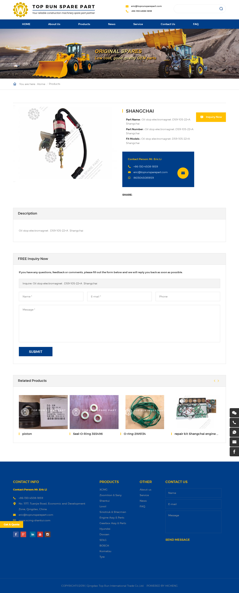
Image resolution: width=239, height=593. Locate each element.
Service (138, 24)
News (111, 24)
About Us (54, 24)
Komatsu (105, 551)
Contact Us (168, 24)
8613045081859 (144, 178)
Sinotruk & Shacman (113, 512)
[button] (14, 181)
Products (84, 24)
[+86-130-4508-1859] (234, 422)
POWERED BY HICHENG (162, 586)
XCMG (104, 489)
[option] (65, 143)
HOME (26, 24)
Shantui (105, 501)
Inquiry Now (214, 117)
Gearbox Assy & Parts (113, 523)
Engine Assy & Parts (112, 517)
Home (41, 84)
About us (145, 489)
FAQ (195, 24)
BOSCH (104, 545)
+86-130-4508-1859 (141, 11)
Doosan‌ (104, 534)
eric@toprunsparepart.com (146, 6)
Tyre (102, 557)
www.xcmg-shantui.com (34, 520)
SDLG (103, 540)
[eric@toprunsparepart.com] (234, 442)
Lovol (103, 506)
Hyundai (105, 529)
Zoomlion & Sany (111, 495)
